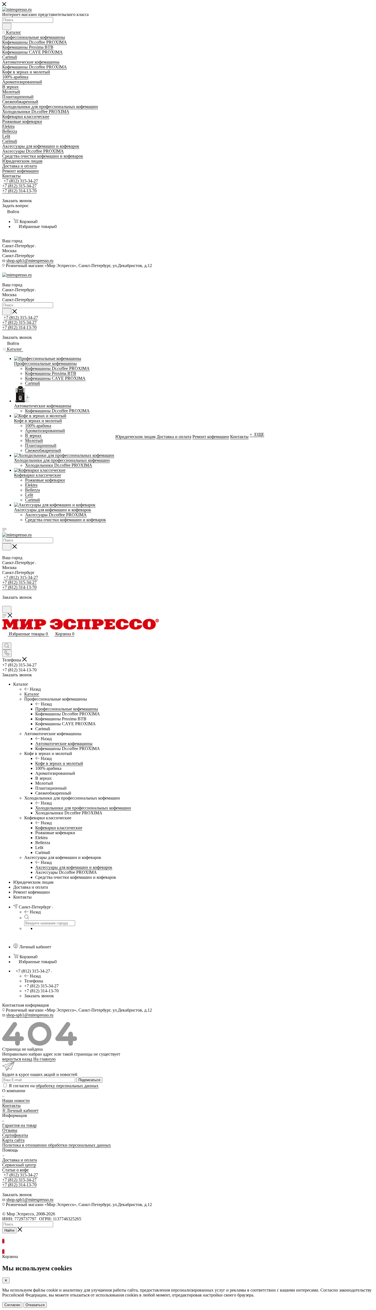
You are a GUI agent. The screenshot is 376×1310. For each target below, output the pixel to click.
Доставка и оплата (19, 1160)
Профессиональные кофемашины (66, 709)
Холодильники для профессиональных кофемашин (83, 808)
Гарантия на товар (19, 1125)
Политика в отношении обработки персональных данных (56, 1145)
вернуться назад (17, 1059)
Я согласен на (54, 1085)
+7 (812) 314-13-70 (19, 190)
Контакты (11, 1105)
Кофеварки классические (58, 827)
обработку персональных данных (67, 1085)
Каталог (31, 694)
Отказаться (35, 1305)
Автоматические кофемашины (63, 743)
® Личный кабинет (20, 1110)
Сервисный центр (19, 1165)
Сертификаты (15, 1135)
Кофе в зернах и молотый (59, 763)
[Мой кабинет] (4, 603)
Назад (35, 689)
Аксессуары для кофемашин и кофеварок (73, 867)
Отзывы (9, 1130)
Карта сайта (13, 1140)
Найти (9, 1230)
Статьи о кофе (15, 1170)
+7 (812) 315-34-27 (21, 180)
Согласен (12, 1305)
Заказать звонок (39, 995)
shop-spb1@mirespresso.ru (29, 260)
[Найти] (6, 26)
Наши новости (16, 1100)
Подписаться (89, 1080)
